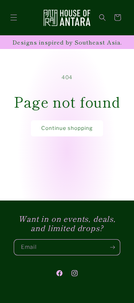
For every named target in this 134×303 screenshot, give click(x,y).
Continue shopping (67, 128)
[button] (13, 17)
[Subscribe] (112, 247)
